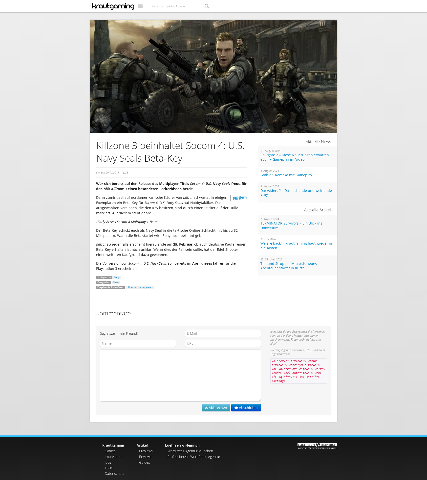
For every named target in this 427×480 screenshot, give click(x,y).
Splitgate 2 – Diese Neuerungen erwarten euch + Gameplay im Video (294, 157)
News (116, 282)
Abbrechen (217, 407)
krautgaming (113, 6)
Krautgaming (113, 445)
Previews (146, 451)
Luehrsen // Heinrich (182, 445)
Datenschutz (114, 473)
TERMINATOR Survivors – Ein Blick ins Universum (291, 225)
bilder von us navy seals (139, 287)
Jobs (108, 462)
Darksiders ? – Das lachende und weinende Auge (296, 193)
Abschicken (248, 407)
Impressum (113, 456)
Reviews (145, 456)
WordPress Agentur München (190, 451)
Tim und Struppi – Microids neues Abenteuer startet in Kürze (288, 266)
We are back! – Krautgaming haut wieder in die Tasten (296, 245)
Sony (117, 277)
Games (110, 451)
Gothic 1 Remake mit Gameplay (286, 175)
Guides (144, 462)
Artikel (142, 445)
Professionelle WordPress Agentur (194, 456)
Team (109, 467)
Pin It (237, 198)
